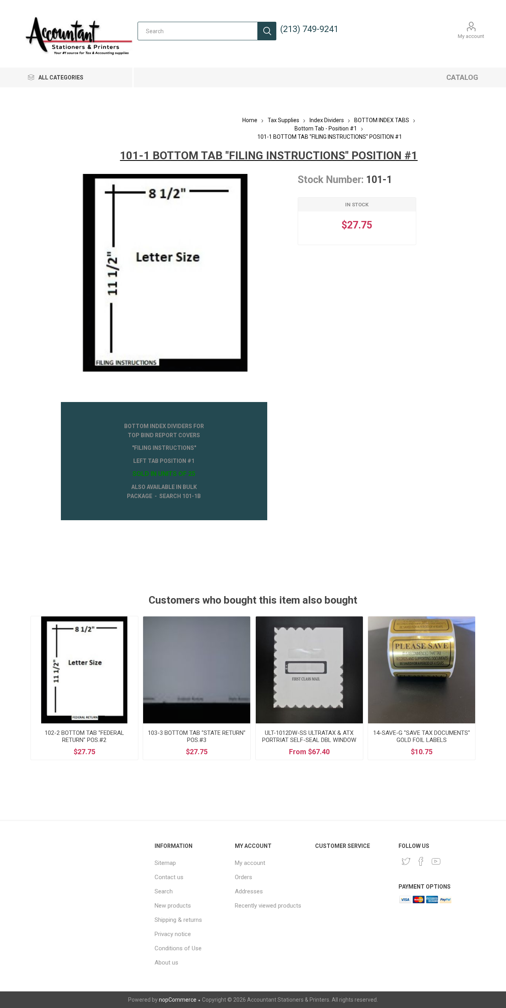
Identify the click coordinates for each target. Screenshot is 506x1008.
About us (166, 962)
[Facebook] (421, 861)
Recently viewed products (268, 905)
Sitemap (165, 862)
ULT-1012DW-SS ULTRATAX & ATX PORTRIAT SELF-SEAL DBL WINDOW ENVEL (309, 740)
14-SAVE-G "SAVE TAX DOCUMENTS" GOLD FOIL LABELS (421, 736)
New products (173, 905)
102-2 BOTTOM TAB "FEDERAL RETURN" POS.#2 (84, 736)
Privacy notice (173, 934)
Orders (243, 877)
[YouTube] (436, 861)
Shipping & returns (178, 919)
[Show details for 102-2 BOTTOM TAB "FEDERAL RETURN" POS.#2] (84, 669)
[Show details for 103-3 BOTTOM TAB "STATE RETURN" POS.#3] (196, 669)
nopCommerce (177, 1000)
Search (267, 31)
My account (471, 36)
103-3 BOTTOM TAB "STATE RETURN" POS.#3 (196, 736)
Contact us (169, 877)
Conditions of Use (178, 948)
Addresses (249, 891)
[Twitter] (406, 861)
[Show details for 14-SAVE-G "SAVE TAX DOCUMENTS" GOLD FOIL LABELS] (421, 669)
